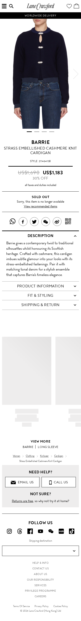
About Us (40, 574)
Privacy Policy (41, 606)
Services (40, 585)
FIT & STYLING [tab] (40, 295)
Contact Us (40, 568)
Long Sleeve (48, 447)
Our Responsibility (40, 580)
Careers (40, 596)
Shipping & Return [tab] (40, 305)
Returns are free (22, 501)
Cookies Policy (60, 606)
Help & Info (40, 563)
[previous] (5, 74)
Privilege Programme (40, 591)
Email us (25, 482)
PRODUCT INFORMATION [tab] (40, 286)
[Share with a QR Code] (68, 221)
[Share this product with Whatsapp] (13, 221)
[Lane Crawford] (40, 9)
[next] (76, 74)
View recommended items (40, 206)
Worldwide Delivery (40, 15)
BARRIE (40, 142)
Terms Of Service (21, 606)
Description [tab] (41, 235)
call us (60, 482)
